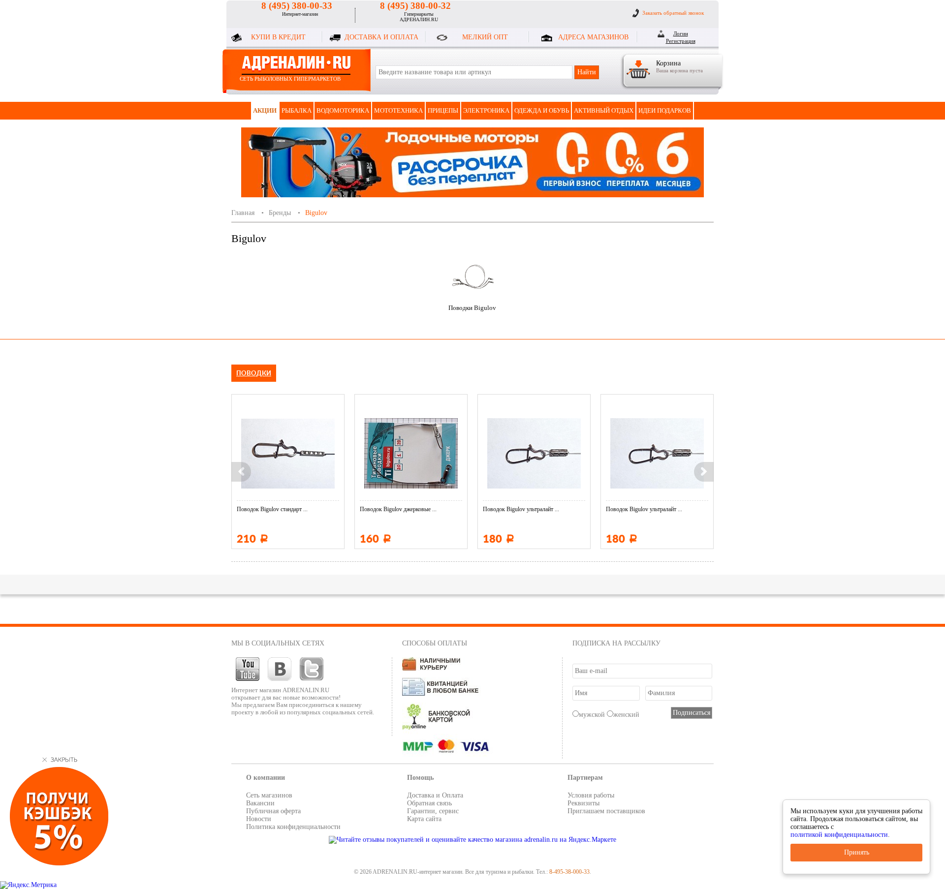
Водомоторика (342, 110)
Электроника (486, 110)
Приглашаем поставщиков (606, 811)
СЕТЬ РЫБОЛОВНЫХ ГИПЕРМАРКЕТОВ (290, 79)
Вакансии (260, 803)
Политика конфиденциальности (293, 826)
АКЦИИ (265, 110)
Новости (258, 819)
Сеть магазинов (269, 795)
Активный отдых (603, 110)
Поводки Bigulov (472, 307)
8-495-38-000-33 (569, 871)
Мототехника (398, 110)
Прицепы (443, 110)
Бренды (280, 212)
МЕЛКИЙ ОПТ (485, 37)
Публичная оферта (273, 811)
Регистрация (680, 41)
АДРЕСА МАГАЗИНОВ (593, 37)
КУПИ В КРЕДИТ (278, 37)
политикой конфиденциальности (839, 834)
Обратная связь (429, 803)
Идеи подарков (664, 110)
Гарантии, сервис (433, 811)
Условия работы (590, 795)
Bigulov (316, 212)
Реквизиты (583, 803)
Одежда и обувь (541, 110)
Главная (242, 212)
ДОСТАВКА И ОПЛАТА (381, 37)
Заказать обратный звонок (673, 13)
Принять (856, 852)
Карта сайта (424, 819)
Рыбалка (297, 110)
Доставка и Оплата (435, 795)
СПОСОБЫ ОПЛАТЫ (434, 643)
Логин (680, 33)
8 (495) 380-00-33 (296, 5)
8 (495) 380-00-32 (415, 5)
